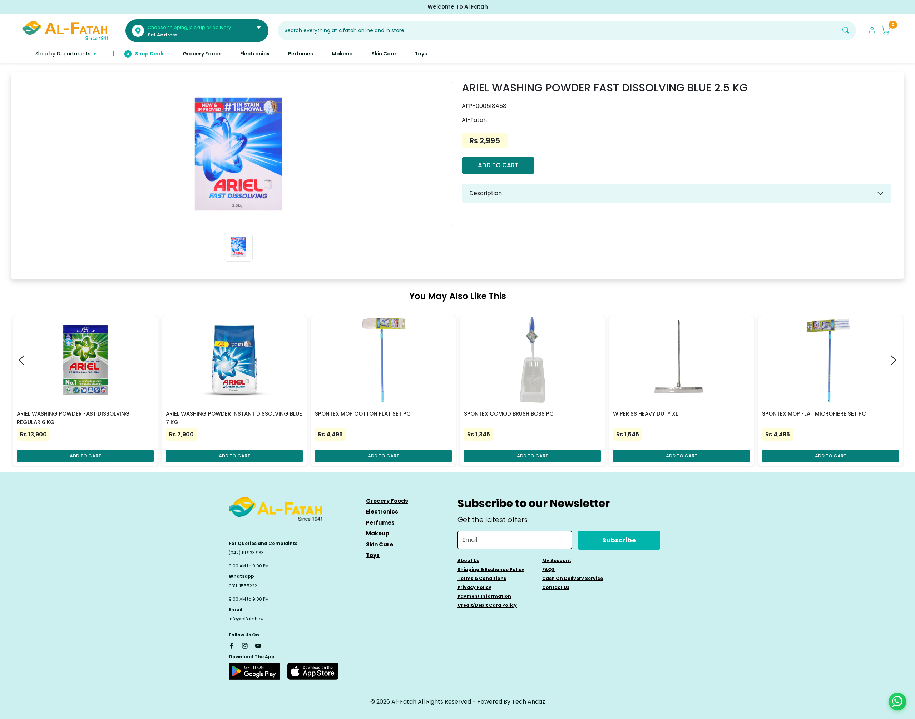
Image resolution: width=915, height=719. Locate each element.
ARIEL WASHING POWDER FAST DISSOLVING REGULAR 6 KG (73, 418)
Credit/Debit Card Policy (487, 605)
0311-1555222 (243, 586)
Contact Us (555, 587)
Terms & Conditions (482, 578)
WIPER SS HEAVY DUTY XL (645, 413)
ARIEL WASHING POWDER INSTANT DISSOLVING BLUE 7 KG (234, 418)
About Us (468, 560)
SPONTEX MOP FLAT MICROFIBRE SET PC (814, 413)
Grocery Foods (387, 501)
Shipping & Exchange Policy (491, 569)
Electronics (382, 511)
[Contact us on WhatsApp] (897, 701)
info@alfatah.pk (246, 619)
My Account (556, 560)
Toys (373, 555)
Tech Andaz (528, 702)
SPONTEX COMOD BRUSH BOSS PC (509, 413)
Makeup (378, 533)
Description (485, 193)
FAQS (548, 569)
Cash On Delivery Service (572, 578)
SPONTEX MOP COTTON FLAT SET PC (363, 413)
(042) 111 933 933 (246, 553)
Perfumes (380, 522)
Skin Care (379, 544)
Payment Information (484, 596)
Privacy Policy (474, 587)
